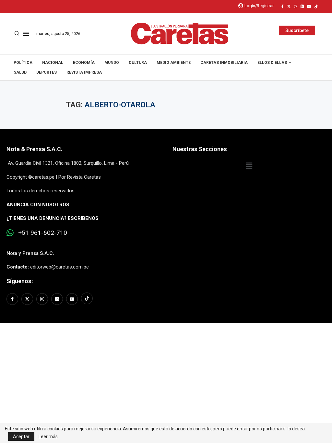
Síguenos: (19, 281)
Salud (20, 72)
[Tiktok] (316, 6)
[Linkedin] (302, 6)
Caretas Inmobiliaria (224, 62)
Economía (84, 62)
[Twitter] (289, 6)
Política (23, 62)
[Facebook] (282, 6)
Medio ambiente (174, 62)
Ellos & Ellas (272, 62)
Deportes (46, 72)
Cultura (138, 62)
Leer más (48, 436)
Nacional (52, 62)
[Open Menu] (26, 34)
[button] (249, 166)
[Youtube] (309, 6)
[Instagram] (296, 6)
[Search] (17, 33)
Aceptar (21, 436)
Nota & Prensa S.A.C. (34, 149)
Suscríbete (297, 30)
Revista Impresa (84, 72)
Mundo (111, 62)
